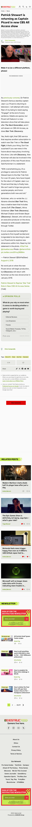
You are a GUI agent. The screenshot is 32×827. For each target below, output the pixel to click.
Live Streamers (11, 321)
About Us (16, 739)
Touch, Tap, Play (11, 779)
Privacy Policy (21, 623)
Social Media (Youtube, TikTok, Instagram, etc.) (16, 330)
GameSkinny (22, 774)
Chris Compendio (10, 40)
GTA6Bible (20, 782)
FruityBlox (21, 779)
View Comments (16, 403)
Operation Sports (10, 776)
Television (25, 357)
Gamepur (26, 765)
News (8, 11)
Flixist (13, 357)
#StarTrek (24, 246)
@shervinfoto (24, 249)
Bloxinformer (11, 782)
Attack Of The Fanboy (10, 768)
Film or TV (7, 357)
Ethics (16, 743)
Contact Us (16, 746)
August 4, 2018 (7, 260)
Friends (8, 325)
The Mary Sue (21, 776)
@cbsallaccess (7, 249)
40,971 (19, 705)
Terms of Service (11, 623)
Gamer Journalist (10, 774)
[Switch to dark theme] (26, 7)
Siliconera (7, 771)
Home (2, 11)
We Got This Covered (19, 771)
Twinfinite (18, 765)
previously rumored (12, 98)
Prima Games (23, 768)
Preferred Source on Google (10, 386)
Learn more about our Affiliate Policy (12, 381)
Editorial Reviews (11, 317)
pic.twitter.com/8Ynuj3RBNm (13, 252)
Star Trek (19, 357)
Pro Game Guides (7, 765)
